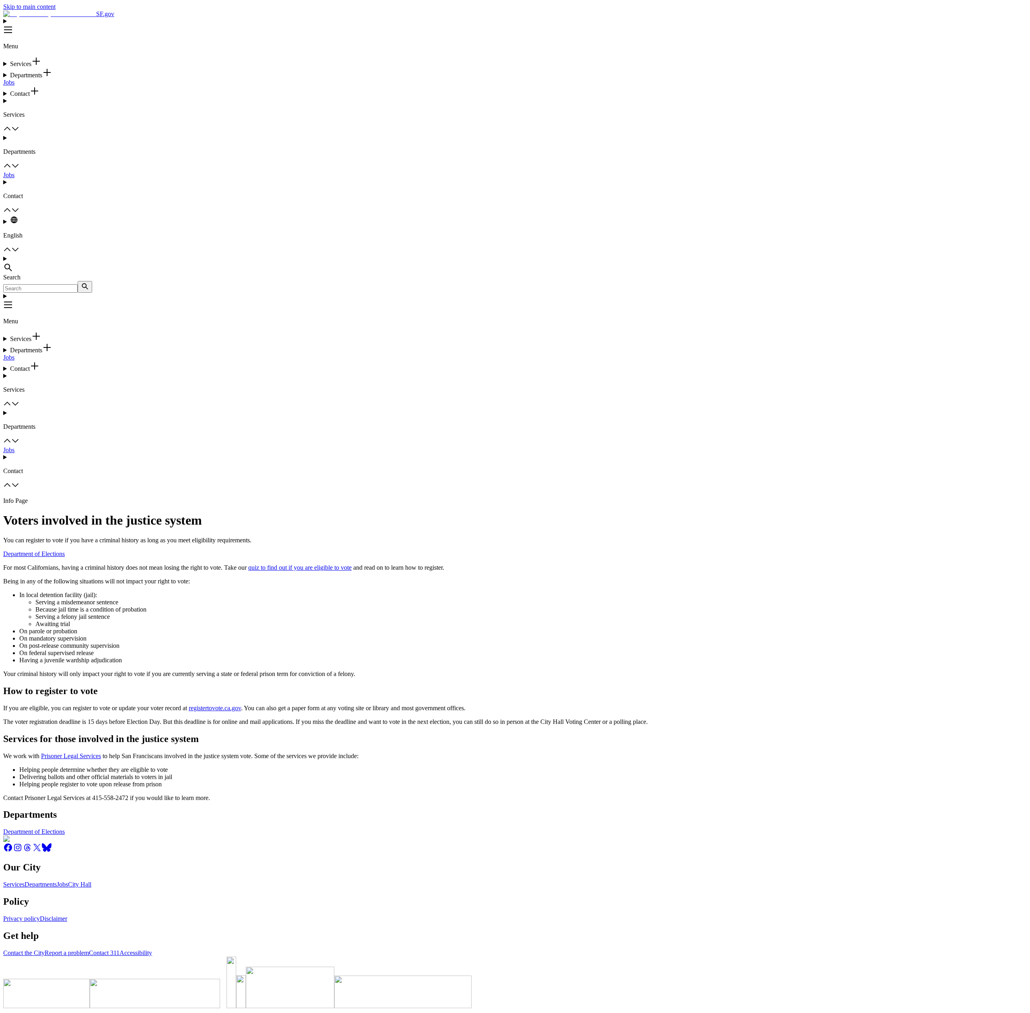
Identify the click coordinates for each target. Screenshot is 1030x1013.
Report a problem (67, 952)
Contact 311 (104, 952)
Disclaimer (53, 918)
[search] (85, 287)
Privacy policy (21, 918)
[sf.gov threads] (27, 850)
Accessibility (135, 952)
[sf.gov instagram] (18, 850)
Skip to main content (29, 6)
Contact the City (24, 952)
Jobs (8, 82)
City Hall (79, 884)
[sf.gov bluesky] (47, 850)
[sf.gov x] (37, 850)
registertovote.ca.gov (215, 708)
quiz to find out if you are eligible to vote (300, 567)
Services (14, 884)
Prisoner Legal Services (71, 756)
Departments (41, 884)
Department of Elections (34, 553)
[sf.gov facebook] (8, 850)
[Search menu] (515, 264)
